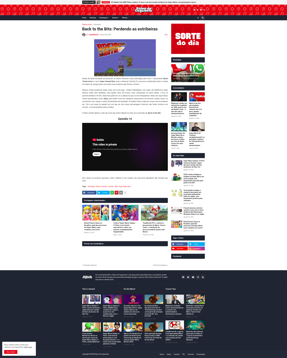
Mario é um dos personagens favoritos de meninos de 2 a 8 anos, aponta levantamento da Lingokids (195, 109)
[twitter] (197, 10)
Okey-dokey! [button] (10, 352)
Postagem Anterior (90, 265)
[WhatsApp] (112, 193)
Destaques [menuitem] (103, 18)
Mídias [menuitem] (124, 18)
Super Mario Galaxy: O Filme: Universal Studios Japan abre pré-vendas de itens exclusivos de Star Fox (194, 164)
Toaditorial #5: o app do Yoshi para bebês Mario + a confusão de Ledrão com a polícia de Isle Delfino (174, 336)
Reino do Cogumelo (102, 354)
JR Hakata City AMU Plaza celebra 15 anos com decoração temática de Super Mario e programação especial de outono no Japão (154, 2)
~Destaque (97, 24)
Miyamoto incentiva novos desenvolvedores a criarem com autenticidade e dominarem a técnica (174, 310)
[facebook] (194, 10)
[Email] (121, 193)
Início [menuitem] (84, 18)
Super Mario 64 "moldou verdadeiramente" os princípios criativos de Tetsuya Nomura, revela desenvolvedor (197, 139)
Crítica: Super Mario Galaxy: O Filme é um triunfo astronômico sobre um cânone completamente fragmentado (124, 227)
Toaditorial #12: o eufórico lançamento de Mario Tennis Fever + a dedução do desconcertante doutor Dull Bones (154, 227)
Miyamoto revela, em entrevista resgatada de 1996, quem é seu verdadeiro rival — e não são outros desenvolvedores (179, 108)
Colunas (111, 186)
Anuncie (191, 354)
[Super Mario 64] (197, 126)
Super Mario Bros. (125, 186)
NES (116, 186)
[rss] (204, 10)
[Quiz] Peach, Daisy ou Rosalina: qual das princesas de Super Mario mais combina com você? (95, 226)
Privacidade (201, 354)
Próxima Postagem (160, 265)
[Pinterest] (116, 193)
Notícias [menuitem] (93, 18)
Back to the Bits (101, 186)
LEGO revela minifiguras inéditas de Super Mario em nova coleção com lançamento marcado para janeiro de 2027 (194, 179)
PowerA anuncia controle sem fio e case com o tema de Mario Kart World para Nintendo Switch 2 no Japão (194, 211)
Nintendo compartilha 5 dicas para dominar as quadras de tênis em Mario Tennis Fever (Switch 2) (195, 310)
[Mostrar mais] (125, 193)
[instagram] (198, 277)
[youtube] (201, 10)
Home (162, 354)
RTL (183, 354)
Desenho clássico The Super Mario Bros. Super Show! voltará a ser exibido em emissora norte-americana (133, 310)
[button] (200, 2)
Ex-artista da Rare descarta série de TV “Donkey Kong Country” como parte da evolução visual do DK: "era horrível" (154, 311)
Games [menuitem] (115, 18)
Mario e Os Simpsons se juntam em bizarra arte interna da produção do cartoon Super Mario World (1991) (133, 338)
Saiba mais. (28, 347)
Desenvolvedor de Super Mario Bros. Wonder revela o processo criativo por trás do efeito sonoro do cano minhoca (178, 139)
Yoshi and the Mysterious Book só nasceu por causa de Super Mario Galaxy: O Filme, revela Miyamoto (91, 338)
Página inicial (86, 24)
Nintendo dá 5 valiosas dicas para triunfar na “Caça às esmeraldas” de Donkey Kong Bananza (194, 336)
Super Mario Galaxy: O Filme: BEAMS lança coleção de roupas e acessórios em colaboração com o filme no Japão (111, 311)
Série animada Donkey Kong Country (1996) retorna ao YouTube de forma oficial (153, 337)
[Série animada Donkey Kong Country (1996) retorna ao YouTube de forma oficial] (154, 327)
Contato (177, 354)
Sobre (169, 354)
